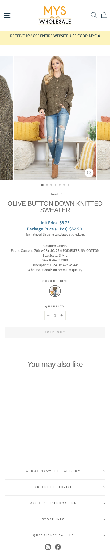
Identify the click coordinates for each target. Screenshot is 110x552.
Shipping (48, 234)
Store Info (53, 519)
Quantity (55, 306)
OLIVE (55, 291)
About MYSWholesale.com (53, 470)
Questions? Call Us (53, 535)
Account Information (53, 502)
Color (55, 281)
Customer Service (54, 486)
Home (54, 194)
